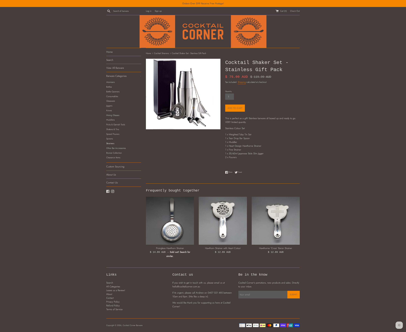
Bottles (109, 86)
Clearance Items (113, 157)
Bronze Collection (114, 152)
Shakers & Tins (112, 129)
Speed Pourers (112, 134)
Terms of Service (114, 309)
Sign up (158, 11)
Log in (148, 11)
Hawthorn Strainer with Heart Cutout (222, 248)
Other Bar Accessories (116, 148)
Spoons (109, 138)
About (109, 294)
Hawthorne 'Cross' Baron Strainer (275, 248)
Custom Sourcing (115, 166)
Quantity (228, 91)
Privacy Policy (113, 301)
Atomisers (110, 82)
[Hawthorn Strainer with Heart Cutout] (223, 221)
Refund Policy (113, 305)
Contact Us (112, 182)
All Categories (113, 286)
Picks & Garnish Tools (115, 124)
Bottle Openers (112, 91)
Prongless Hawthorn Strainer (170, 248)
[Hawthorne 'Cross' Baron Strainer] (276, 221)
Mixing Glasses (112, 115)
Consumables (112, 96)
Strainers (110, 143)
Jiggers (109, 105)
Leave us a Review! (115, 290)
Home (109, 52)
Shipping (242, 82)
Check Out (295, 11)
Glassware (110, 100)
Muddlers (110, 119)
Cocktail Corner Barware (132, 325)
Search (109, 60)
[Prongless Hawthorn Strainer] (170, 221)
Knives (109, 110)
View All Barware (115, 68)
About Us (111, 174)
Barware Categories (123, 76)
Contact (110, 298)
